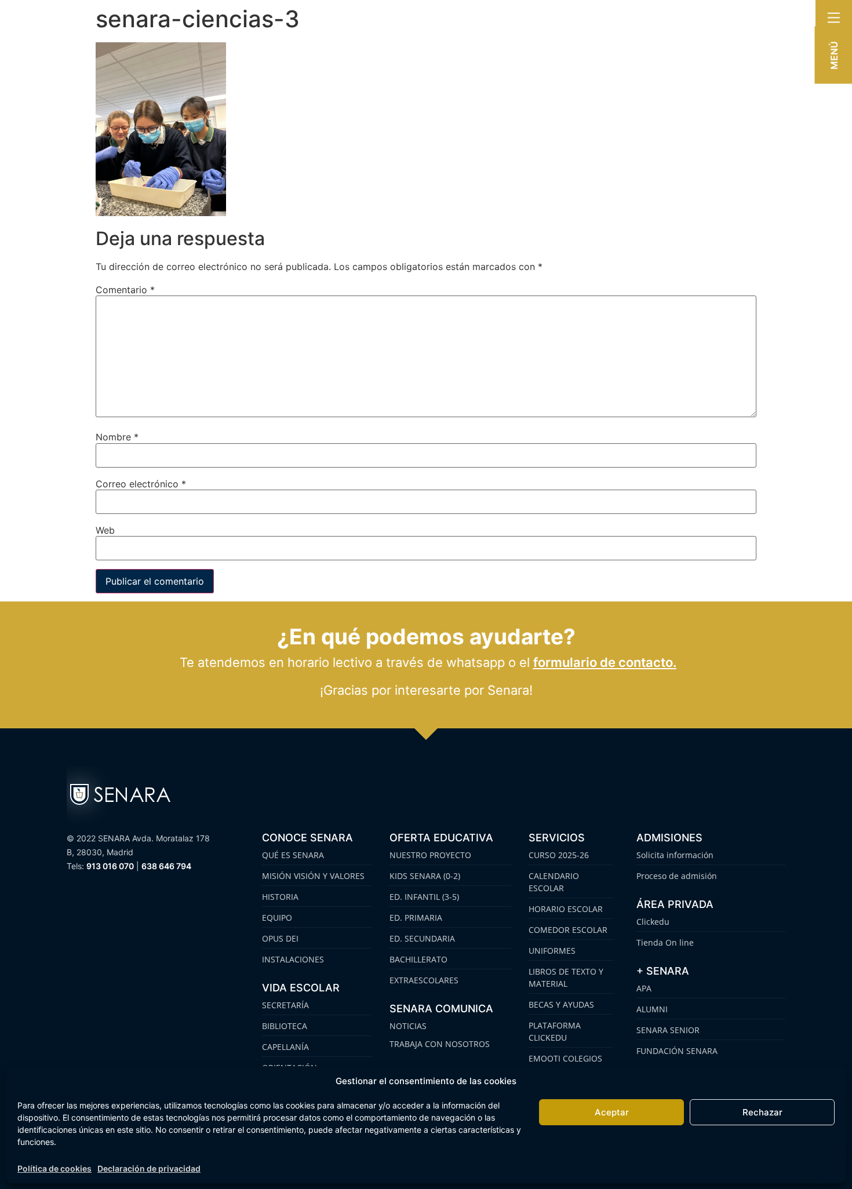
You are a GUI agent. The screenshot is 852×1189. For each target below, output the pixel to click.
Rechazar (762, 1112)
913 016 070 (110, 866)
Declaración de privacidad (149, 1168)
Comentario (125, 289)
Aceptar (612, 1112)
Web (105, 530)
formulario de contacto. (604, 662)
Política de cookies (54, 1168)
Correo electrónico (141, 483)
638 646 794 (166, 866)
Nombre (117, 437)
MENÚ (834, 55)
